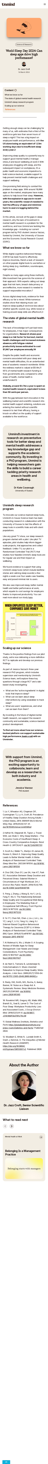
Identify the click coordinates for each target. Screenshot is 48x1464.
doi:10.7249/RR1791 (33, 845)
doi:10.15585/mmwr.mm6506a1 (17, 827)
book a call (27, 736)
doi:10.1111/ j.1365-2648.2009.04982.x (20, 976)
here (30, 597)
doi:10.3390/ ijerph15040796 (16, 888)
